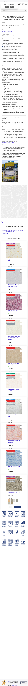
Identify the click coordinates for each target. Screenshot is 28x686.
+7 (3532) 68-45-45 (7, 31)
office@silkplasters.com (8, 142)
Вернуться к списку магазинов (9, 222)
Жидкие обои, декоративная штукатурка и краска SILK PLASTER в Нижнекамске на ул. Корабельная (12, 232)
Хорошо (24, 682)
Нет (12, 6)
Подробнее (14, 685)
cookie (9, 681)
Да (7, 6)
